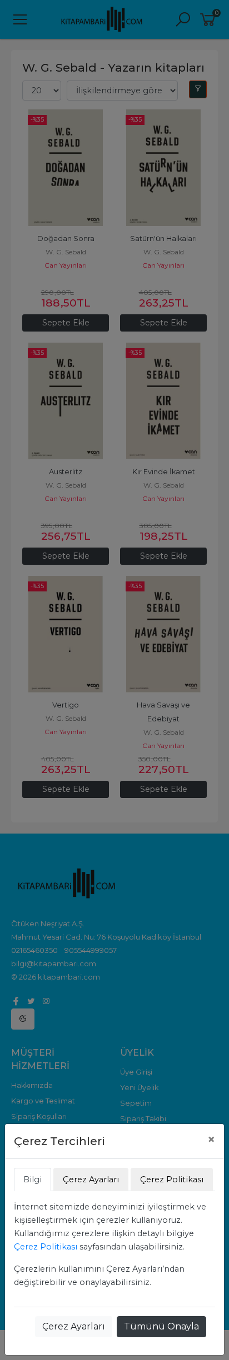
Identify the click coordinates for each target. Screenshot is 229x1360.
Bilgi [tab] (32, 1180)
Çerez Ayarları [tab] (91, 1180)
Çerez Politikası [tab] (171, 1180)
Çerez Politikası (45, 1247)
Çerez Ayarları (73, 1326)
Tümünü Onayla (161, 1326)
